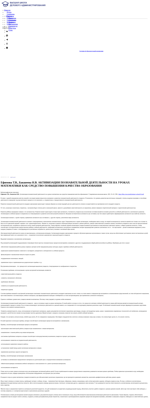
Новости (9, 16)
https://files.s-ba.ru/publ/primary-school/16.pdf (131, 194)
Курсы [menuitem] (9, 12)
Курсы (11, 18)
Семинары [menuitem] (10, 14)
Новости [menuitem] (7, 10)
